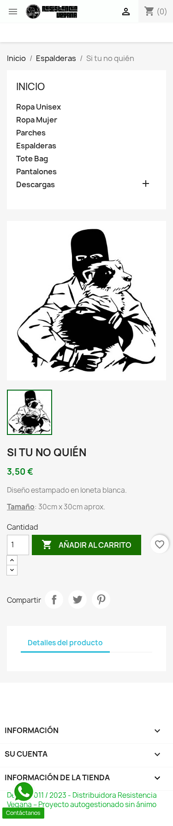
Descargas (35, 185)
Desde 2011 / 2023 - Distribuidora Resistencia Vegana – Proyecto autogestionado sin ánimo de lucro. (82, 804)
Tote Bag (32, 159)
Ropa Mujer (36, 120)
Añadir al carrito (86, 544)
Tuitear (77, 599)
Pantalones (36, 172)
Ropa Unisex (38, 107)
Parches (31, 133)
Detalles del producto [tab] (65, 643)
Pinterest (101, 599)
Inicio (30, 86)
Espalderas (36, 146)
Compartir (54, 599)
